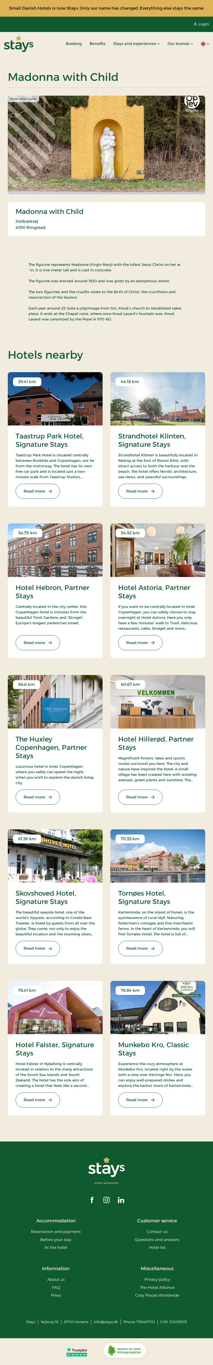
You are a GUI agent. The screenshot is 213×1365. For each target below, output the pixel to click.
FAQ (56, 1287)
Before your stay (55, 1239)
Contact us (157, 1231)
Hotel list (157, 1247)
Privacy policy (157, 1279)
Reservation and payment (56, 1231)
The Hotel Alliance (157, 1287)
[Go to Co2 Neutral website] (124, 1351)
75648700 (145, 1322)
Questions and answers (157, 1239)
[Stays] (18, 44)
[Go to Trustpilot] (76, 1352)
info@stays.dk (106, 1322)
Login (203, 24)
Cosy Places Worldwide (157, 1295)
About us (56, 1279)
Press (56, 1295)
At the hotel (55, 1247)
